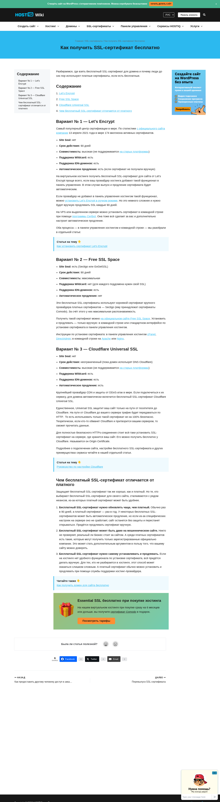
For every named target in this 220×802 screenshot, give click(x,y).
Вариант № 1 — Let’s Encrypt (29, 82)
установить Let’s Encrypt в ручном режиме (91, 200)
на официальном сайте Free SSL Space (125, 318)
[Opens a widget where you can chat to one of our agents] (199, 785)
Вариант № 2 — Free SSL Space (31, 89)
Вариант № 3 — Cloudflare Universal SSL (31, 96)
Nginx (120, 338)
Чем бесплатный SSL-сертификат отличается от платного (32, 105)
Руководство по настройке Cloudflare (80, 466)
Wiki (39, 15)
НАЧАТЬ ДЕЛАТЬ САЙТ (161, 4)
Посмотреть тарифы (96, 620)
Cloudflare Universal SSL (74, 105)
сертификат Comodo (123, 611)
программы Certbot (84, 216)
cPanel (151, 334)
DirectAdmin (63, 338)
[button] (204, 15)
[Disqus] (90, 722)
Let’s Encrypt (67, 93)
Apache (106, 338)
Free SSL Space (69, 99)
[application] (37, 26)
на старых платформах (134, 151)
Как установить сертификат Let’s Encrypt (82, 246)
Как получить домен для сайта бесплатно (83, 585)
